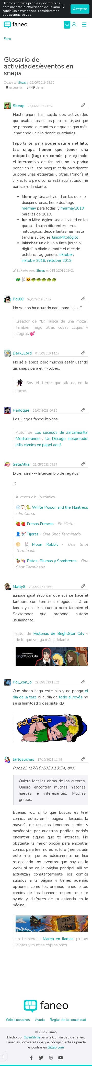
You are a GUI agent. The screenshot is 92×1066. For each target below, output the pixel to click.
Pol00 (18, 299)
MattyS (19, 586)
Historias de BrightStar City (58, 633)
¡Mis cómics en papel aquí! (38, 445)
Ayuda (40, 1020)
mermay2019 (72, 208)
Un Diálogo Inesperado (66, 438)
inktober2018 (33, 260)
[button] (74, 24)
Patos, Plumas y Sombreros (51, 561)
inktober (66, 254)
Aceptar (80, 9)
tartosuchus (23, 759)
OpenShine (32, 1037)
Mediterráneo (28, 438)
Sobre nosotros (18, 1020)
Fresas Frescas (40, 524)
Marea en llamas (58, 939)
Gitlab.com (56, 1047)
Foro (7, 39)
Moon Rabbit (45, 544)
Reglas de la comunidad (68, 1020)
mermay (29, 208)
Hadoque (21, 410)
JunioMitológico (65, 237)
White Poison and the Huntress (60, 507)
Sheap (22, 83)
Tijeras (33, 534)
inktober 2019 (59, 260)
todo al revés (70, 697)
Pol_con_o (22, 682)
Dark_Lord (22, 353)
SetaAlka (21, 464)
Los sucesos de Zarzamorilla (60, 432)
